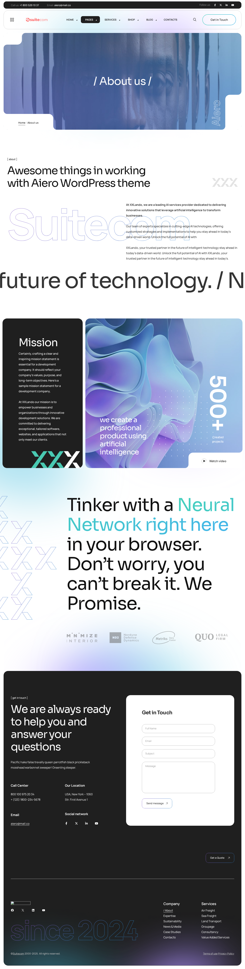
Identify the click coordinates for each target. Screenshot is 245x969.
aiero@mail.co (62, 5)
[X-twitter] (76, 823)
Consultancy (209, 932)
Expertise (169, 916)
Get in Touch (219, 20)
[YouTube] (43, 910)
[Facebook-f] (66, 823)
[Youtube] (232, 5)
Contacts (169, 937)
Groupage (207, 927)
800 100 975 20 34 (22, 794)
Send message (155, 803)
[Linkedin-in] (86, 823)
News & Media (172, 927)
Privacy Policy (226, 953)
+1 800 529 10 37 (29, 5)
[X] (221, 5)
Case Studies (172, 932)
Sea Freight (208, 916)
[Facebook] (215, 5)
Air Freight (208, 910)
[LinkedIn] (227, 5)
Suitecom (18, 953)
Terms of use (210, 953)
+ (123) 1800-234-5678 (25, 800)
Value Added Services (215, 937)
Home (21, 122)
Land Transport (211, 921)
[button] (215, 460)
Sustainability (172, 921)
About (169, 910)
